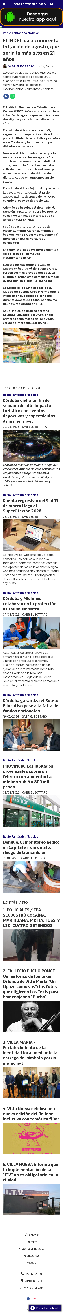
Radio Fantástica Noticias (21, 33)
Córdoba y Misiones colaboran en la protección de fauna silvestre (29, 603)
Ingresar (33, 1234)
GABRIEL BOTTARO (21, 66)
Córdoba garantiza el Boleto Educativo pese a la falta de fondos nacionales (30, 705)
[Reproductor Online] (31, 27)
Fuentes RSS (31, 1255)
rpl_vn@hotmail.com (31, 1287)
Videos (31, 1262)
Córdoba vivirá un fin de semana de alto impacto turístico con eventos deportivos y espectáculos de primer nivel (29, 410)
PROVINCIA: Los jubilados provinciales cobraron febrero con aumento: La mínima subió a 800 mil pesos (28, 776)
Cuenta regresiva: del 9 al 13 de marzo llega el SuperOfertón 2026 (30, 505)
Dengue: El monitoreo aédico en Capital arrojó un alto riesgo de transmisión (31, 847)
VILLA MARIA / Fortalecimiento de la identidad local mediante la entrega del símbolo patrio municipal (30, 1052)
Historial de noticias (31, 1248)
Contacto (31, 1241)
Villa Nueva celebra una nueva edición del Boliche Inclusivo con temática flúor (31, 1113)
